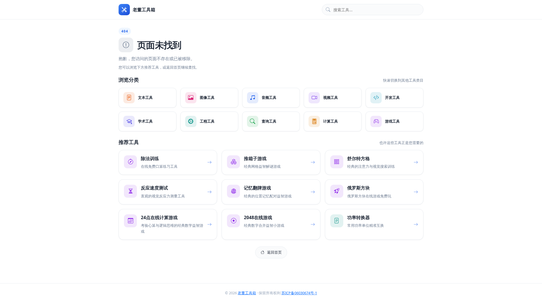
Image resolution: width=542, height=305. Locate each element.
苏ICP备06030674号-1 (299, 292)
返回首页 (274, 252)
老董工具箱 (247, 292)
